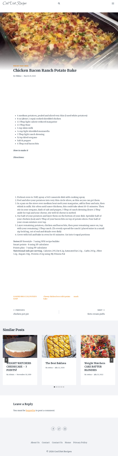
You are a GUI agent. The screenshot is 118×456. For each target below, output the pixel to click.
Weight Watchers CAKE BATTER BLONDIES (94, 367)
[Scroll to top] (112, 452)
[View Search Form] (59, 3)
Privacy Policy (80, 442)
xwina (50, 368)
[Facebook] (53, 429)
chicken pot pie (21, 312)
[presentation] (20, 346)
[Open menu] (113, 3)
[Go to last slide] (6, 360)
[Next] (111, 360)
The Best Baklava (56, 363)
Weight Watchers (21, 66)
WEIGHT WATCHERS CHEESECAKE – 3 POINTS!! (18, 367)
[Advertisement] (59, 97)
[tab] (54, 387)
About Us (35, 442)
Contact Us (57, 442)
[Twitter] (59, 429)
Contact (46, 442)
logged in (30, 410)
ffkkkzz (18, 76)
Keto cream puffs (96, 312)
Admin (11, 375)
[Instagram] (65, 429)
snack (76, 296)
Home (68, 442)
